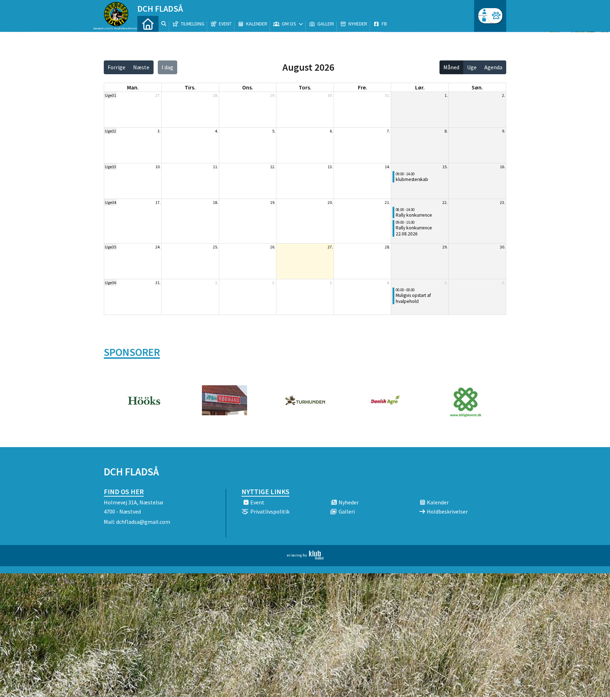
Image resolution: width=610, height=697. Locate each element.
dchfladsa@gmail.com (143, 521)
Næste (141, 67)
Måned (451, 67)
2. (503, 95)
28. (215, 95)
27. (158, 95)
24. (158, 247)
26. (272, 247)
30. (330, 95)
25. (215, 247)
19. (272, 202)
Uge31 (110, 95)
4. (216, 131)
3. (159, 131)
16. (502, 166)
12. (272, 166)
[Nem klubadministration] (305, 557)
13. (330, 166)
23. (502, 202)
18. (215, 202)
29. (272, 95)
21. (387, 202)
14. (387, 166)
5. (273, 131)
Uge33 (110, 166)
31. (387, 95)
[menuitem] (148, 24)
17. (158, 202)
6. (331, 131)
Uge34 (110, 202)
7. (388, 131)
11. (215, 166)
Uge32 (110, 131)
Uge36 (110, 282)
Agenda (493, 67)
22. (445, 202)
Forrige (116, 67)
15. (445, 166)
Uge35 (110, 247)
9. (503, 131)
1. (446, 95)
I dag (167, 67)
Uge (472, 67)
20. (330, 202)
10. (158, 166)
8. (446, 131)
